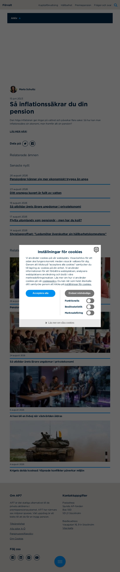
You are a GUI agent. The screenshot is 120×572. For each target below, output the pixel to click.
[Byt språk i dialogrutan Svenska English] (96, 250)
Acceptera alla (40, 293)
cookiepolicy (49, 281)
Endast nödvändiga (79, 293)
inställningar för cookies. (78, 284)
